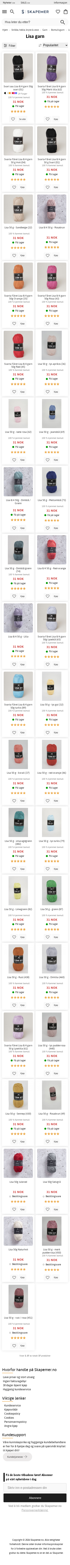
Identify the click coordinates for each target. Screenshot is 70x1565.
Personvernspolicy (15, 1422)
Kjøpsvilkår (11, 1409)
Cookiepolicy (12, 1413)
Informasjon (60, 2)
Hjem (5, 29)
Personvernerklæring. (35, 1510)
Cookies (9, 1417)
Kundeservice (12, 1405)
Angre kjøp (11, 1426)
